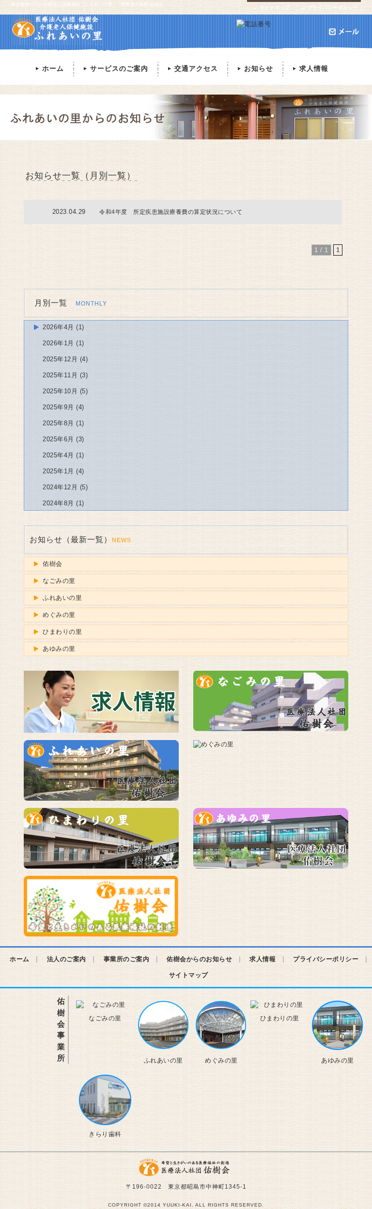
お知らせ (254, 68)
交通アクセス (192, 68)
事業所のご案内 (127, 959)
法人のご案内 (66, 959)
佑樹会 (52, 563)
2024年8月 (58, 503)
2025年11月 (60, 375)
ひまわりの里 (62, 631)
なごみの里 (59, 580)
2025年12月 (60, 359)
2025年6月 (58, 439)
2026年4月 (58, 327)
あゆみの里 (59, 648)
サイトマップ (271, 7)
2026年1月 (58, 343)
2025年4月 (58, 455)
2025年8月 (58, 423)
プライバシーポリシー (329, 7)
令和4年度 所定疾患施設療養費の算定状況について (170, 212)
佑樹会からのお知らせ (199, 959)
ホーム (49, 68)
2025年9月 (58, 407)
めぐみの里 (59, 614)
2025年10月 (60, 391)
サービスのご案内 (115, 68)
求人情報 (309, 68)
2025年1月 (58, 471)
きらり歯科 (105, 1134)
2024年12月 (60, 487)
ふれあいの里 (62, 597)
